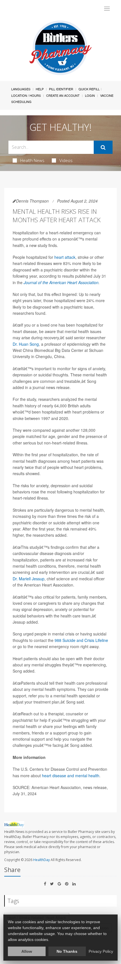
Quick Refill (89, 89)
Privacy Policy (101, 951)
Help (40, 89)
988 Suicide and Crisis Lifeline (81, 640)
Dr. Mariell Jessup (28, 578)
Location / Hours (26, 95)
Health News (32, 160)
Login (90, 95)
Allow (26, 951)
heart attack (64, 257)
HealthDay (41, 859)
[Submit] (103, 147)
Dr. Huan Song (26, 344)
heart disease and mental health (70, 775)
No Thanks (67, 951)
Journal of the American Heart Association (61, 282)
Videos (66, 160)
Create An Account (63, 95)
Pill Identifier (61, 89)
